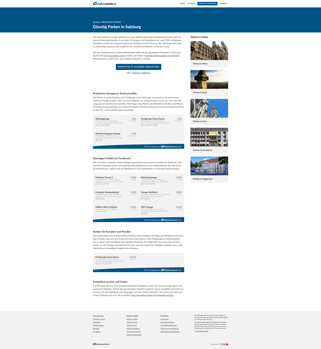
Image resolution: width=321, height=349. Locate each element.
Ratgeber (96, 328)
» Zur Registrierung (201, 331)
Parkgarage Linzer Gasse (152, 119)
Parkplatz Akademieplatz (107, 192)
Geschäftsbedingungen (168, 325)
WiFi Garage (147, 207)
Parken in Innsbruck (202, 150)
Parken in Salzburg (133, 328)
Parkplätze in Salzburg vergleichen (138, 67)
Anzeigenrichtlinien (167, 322)
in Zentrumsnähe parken (115, 56)
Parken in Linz (199, 121)
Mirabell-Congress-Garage (107, 134)
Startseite (96, 22)
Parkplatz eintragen (207, 3)
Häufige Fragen (98, 325)
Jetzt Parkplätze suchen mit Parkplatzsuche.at (152, 295)
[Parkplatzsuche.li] (227, 344)
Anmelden (223, 3)
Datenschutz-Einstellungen (170, 332)
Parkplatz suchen (99, 319)
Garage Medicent (149, 192)
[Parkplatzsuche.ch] (224, 344)
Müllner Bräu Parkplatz (106, 207)
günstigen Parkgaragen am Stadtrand (162, 56)
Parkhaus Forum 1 (104, 177)
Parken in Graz (200, 92)
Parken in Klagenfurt (203, 179)
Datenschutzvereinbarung (169, 328)
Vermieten (192, 3)
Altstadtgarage (102, 119)
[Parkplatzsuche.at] (222, 344)
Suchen (182, 3)
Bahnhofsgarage (149, 177)
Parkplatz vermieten (141, 73)
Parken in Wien (200, 64)
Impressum (164, 319)
